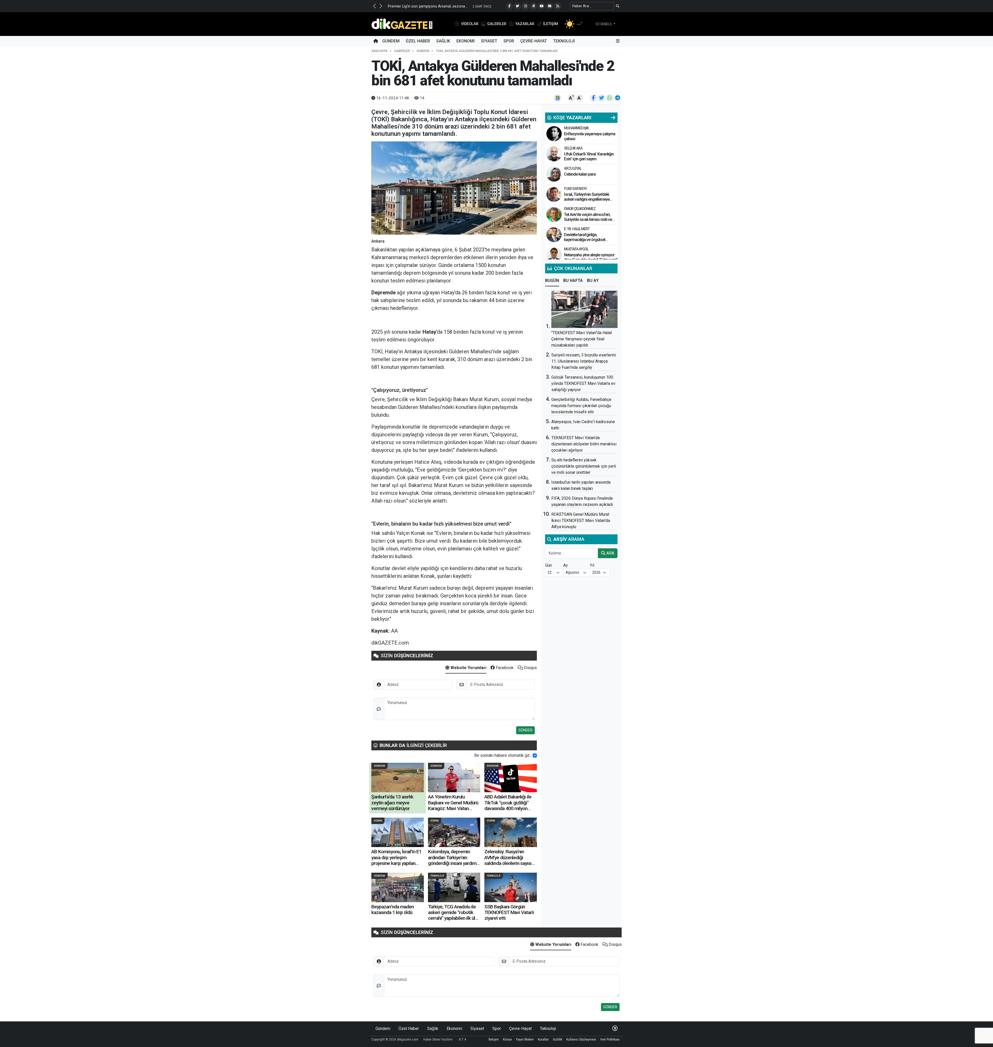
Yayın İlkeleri (525, 1039)
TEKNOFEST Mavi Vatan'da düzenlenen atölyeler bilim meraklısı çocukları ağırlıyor (583, 444)
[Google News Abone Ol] (557, 98)
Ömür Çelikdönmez (580, 209)
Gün (548, 565)
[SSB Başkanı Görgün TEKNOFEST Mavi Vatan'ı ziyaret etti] (510, 887)
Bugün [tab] (552, 280)
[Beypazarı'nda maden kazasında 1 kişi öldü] (397, 887)
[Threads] (533, 6)
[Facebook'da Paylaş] (593, 98)
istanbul (604, 24)
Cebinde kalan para (580, 174)
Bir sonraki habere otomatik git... (503, 755)
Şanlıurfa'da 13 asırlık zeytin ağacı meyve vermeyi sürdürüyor (392, 802)
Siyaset (489, 41)
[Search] (618, 6)
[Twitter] (517, 6)
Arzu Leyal (572, 168)
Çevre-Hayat (533, 41)
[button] (374, 6)
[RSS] (557, 6)
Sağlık (443, 41)
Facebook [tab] (504, 667)
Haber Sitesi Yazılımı (438, 1039)
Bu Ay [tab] (593, 280)
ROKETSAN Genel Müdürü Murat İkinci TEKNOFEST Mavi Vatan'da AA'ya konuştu (580, 520)
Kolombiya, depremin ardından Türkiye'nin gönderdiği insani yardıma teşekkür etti (453, 860)
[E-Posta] (549, 6)
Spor (508, 41)
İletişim (493, 1039)
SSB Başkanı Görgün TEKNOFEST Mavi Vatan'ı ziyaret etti (509, 912)
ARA (609, 553)
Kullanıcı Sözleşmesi (581, 1039)
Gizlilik (557, 1039)
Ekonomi (465, 41)
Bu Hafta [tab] (573, 280)
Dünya (378, 820)
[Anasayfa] (375, 41)
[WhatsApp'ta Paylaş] (609, 98)
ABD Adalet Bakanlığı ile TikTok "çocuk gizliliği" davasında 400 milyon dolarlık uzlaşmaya (507, 805)
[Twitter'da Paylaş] (601, 98)
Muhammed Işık (576, 128)
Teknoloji (564, 41)
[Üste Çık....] (615, 1028)
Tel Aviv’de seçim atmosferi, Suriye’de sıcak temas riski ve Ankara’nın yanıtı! (588, 219)
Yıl (592, 565)
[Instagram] (525, 6)
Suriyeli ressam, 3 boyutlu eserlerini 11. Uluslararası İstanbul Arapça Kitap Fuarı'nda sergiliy (583, 361)
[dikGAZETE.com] (402, 23)
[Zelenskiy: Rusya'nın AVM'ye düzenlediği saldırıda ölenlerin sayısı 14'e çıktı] (510, 832)
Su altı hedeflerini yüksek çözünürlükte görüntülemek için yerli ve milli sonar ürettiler (583, 466)
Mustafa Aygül (576, 249)
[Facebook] (509, 6)
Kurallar (543, 1039)
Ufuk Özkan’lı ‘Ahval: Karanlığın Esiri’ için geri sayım (589, 156)
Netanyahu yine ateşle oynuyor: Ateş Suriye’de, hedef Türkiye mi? (591, 257)
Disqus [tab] (530, 667)
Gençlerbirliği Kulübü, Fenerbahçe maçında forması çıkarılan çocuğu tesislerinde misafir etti (581, 405)
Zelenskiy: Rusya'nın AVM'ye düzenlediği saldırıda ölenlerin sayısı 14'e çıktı (507, 860)
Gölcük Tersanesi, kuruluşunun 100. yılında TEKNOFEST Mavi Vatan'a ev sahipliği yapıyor (583, 383)
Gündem (391, 41)
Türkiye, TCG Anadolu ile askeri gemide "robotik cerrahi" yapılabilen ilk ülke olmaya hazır (454, 915)
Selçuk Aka (573, 148)
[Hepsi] (613, 118)
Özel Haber (418, 41)
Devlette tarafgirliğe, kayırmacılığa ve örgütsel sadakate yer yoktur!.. (584, 239)
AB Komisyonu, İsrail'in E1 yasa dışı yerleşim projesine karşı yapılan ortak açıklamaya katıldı (396, 860)
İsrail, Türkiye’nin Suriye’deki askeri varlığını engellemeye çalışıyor (587, 199)
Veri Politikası (610, 1039)
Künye (507, 1039)
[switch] (535, 755)
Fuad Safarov (575, 188)
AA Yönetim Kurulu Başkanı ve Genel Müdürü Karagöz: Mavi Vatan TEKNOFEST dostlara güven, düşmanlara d (453, 808)
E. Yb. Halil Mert (577, 229)
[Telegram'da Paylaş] (617, 98)
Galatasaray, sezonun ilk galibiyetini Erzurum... (426, 6)
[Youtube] (541, 6)
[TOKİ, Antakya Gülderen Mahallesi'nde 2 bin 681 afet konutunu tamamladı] (454, 188)
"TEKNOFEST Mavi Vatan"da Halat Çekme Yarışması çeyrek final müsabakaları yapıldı (581, 339)
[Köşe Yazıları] (554, 133)
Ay (565, 565)
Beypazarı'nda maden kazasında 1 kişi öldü (392, 909)
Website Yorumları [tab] (467, 667)
